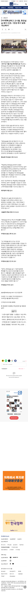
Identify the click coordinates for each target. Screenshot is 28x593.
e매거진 (21, 1)
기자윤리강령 (14, 547)
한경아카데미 (4, 573)
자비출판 (13, 1)
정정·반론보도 (4, 549)
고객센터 (11, 549)
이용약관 (21, 544)
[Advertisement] (14, 446)
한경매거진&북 (4, 1)
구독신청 (9, 544)
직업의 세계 (18, 7)
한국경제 (3, 571)
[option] (14, 12)
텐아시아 (12, 573)
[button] (25, 1)
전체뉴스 (3, 7)
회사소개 (3, 544)
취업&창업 (10, 7)
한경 (4, 539)
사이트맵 (18, 549)
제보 (17, 1)
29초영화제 (12, 576)
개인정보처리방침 (5, 547)
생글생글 (20, 573)
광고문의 (15, 544)
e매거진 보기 (14, 418)
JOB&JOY (5, 17)
